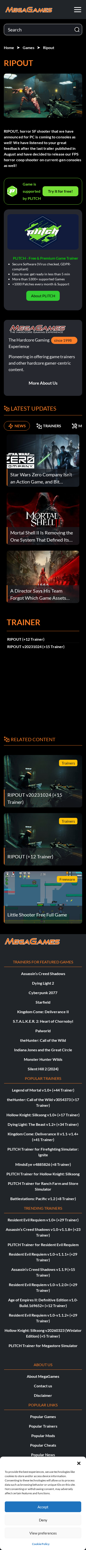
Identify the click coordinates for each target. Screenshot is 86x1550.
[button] (78, 1462)
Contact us (43, 1386)
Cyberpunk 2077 (43, 992)
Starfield (43, 1002)
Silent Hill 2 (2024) (43, 1069)
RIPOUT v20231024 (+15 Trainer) (35, 646)
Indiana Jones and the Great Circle (43, 1049)
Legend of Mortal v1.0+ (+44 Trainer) (43, 1090)
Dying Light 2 (43, 983)
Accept (43, 1507)
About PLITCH (43, 295)
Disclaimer (43, 1395)
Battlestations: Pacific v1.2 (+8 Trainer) (43, 1198)
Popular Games (43, 1416)
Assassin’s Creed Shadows (43, 973)
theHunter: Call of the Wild (43, 1040)
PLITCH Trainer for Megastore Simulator (43, 1345)
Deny (43, 1520)
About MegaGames (43, 1376)
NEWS (20, 425)
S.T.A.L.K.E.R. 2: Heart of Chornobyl (43, 1021)
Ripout (48, 47)
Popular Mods (43, 1435)
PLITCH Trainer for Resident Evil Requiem (43, 1244)
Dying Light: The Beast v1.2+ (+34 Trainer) (43, 1124)
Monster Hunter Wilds (43, 1059)
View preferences (43, 1533)
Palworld (43, 1030)
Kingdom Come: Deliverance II (43, 1011)
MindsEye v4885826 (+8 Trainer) (43, 1164)
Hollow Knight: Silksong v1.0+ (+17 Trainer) (43, 1114)
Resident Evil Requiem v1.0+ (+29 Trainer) (43, 1220)
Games (28, 47)
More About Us (43, 383)
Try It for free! (60, 191)
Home (9, 47)
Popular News (43, 1454)
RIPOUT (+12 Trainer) (25, 639)
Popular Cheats (43, 1445)
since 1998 (63, 340)
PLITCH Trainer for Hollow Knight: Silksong (43, 1174)
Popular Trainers (43, 1426)
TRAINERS (52, 425)
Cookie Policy (40, 1544)
